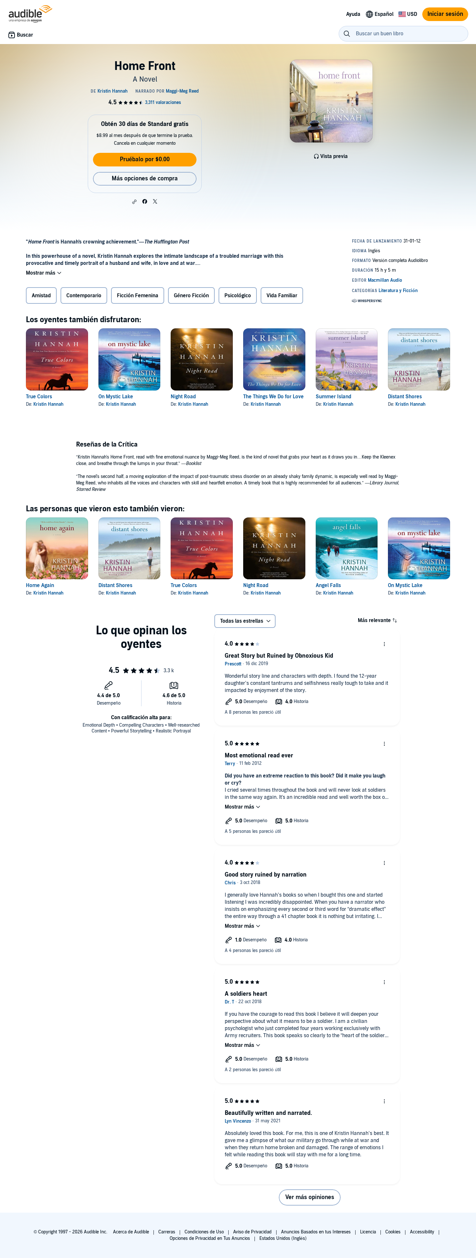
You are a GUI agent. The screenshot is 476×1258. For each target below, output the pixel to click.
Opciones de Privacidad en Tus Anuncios (210, 1238)
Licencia (368, 1232)
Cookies (393, 1232)
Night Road (183, 396)
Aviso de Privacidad (252, 1232)
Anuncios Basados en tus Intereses (316, 1232)
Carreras (166, 1232)
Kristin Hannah (48, 404)
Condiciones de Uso (204, 1232)
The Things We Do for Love (273, 396)
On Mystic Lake (115, 396)
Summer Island (333, 396)
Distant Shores (405, 396)
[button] (134, 201)
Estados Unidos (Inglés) (283, 1238)
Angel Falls (328, 585)
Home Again (40, 585)
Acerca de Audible (131, 1232)
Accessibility (422, 1232)
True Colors (39, 396)
